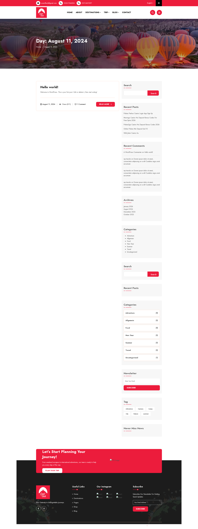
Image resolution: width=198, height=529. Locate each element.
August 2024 (128, 209)
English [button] (149, 3)
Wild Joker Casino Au (131, 133)
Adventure (130, 236)
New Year (130, 244)
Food (129, 241)
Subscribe (131, 388)
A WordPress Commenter (133, 152)
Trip (106, 12)
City (127, 414)
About (79, 12)
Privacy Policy (140, 525)
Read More (104, 104)
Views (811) (66, 104)
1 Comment (81, 104)
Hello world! (49, 87)
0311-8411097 (87, 3)
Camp (150, 409)
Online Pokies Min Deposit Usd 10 (136, 129)
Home (70, 12)
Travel (129, 249)
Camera (140, 409)
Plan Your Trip (52, 470)
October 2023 (129, 214)
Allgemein (130, 238)
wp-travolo (127, 159)
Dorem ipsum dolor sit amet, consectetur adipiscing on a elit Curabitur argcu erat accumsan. (142, 161)
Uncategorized (132, 252)
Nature (136, 414)
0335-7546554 (69, 3)
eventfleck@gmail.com (49, 3)
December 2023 (129, 212)
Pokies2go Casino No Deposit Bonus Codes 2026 (141, 124)
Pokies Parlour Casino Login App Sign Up (138, 113)
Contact (126, 12)
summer (146, 414)
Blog (115, 12)
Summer (129, 246)
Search (128, 85)
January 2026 (128, 206)
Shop (76, 507)
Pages (76, 502)
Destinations (92, 12)
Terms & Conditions (155, 525)
